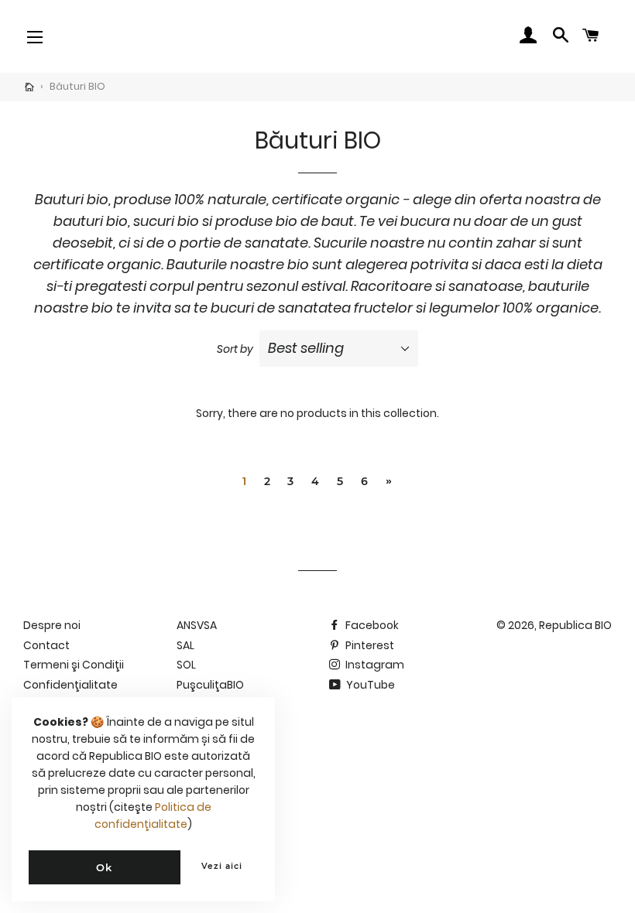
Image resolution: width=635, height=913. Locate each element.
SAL (185, 645)
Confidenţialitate (70, 684)
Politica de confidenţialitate (152, 815)
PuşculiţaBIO (210, 684)
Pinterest (368, 645)
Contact (46, 645)
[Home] (29, 87)
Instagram (373, 664)
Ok (104, 867)
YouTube (369, 684)
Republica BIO (575, 625)
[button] (68, 37)
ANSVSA (197, 625)
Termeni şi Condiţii (73, 664)
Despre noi (52, 625)
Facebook (371, 625)
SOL (186, 664)
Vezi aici (221, 866)
